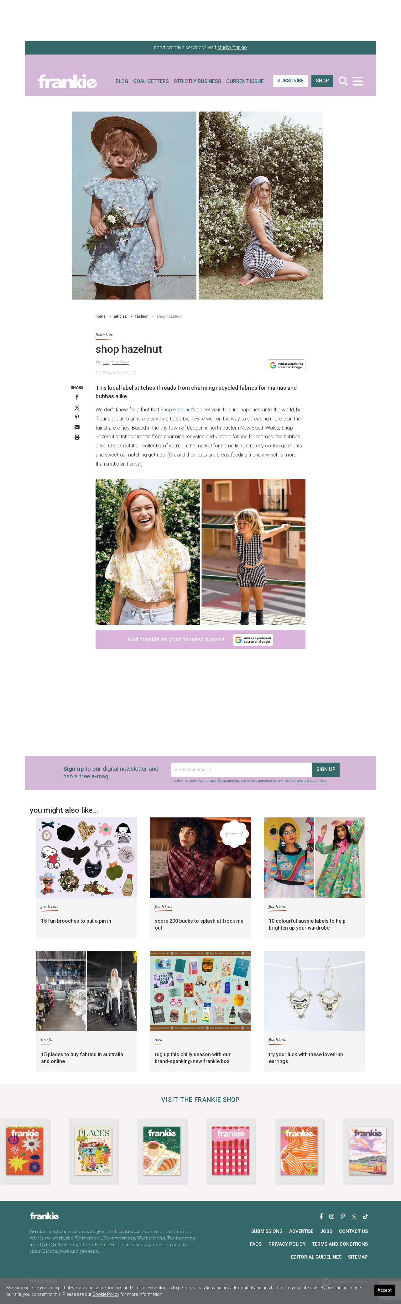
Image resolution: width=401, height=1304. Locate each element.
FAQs (256, 1244)
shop (322, 81)
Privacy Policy (286, 1244)
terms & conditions (311, 781)
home (101, 316)
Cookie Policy (105, 1294)
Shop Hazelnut (176, 410)
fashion (141, 316)
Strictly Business (197, 81)
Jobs (326, 1231)
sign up (326, 769)
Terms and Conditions (340, 1244)
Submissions (266, 1231)
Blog (122, 81)
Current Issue (245, 81)
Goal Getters (151, 81)
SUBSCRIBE (290, 81)
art (158, 1040)
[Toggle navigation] (357, 81)
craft (46, 1040)
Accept (385, 1290)
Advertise (301, 1231)
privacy (211, 781)
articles (120, 316)
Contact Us (353, 1231)
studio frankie (232, 47)
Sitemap (358, 1257)
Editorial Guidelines (316, 1257)
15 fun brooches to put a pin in (76, 921)
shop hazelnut (169, 316)
